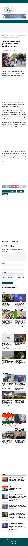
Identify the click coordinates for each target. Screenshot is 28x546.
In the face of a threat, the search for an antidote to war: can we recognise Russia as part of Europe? (17, 480)
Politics (4, 293)
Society (4, 333)
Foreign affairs (7, 413)
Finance (5, 194)
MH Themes (14, 541)
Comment (4, 251)
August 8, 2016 (6, 50)
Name (3, 263)
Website (4, 272)
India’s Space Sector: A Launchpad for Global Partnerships (15, 488)
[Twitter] (12, 543)
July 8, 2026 (12, 509)
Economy (5, 373)
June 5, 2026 (5, 531)
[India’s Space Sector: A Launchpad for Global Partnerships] (5, 488)
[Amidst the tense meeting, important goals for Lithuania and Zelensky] (5, 507)
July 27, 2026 (5, 502)
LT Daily (13, 50)
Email (3, 268)
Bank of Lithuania (9, 154)
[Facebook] (15, 543)
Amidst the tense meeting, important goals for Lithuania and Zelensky (17, 506)
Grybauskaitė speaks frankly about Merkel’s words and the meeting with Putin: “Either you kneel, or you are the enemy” (17, 497)
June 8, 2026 (5, 520)
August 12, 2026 (13, 483)
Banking (20, 191)
